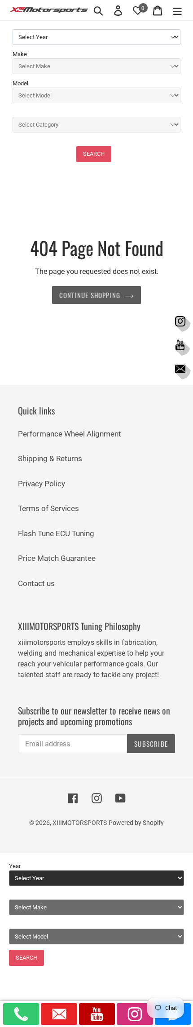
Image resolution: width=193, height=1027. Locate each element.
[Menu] (177, 10)
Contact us (36, 583)
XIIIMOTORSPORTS (80, 822)
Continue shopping (89, 295)
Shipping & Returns (50, 458)
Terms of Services (48, 508)
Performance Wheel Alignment (69, 433)
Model (20, 83)
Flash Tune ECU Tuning (56, 533)
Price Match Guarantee (57, 558)
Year (15, 866)
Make (20, 54)
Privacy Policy (41, 483)
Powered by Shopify (136, 822)
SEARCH (94, 153)
